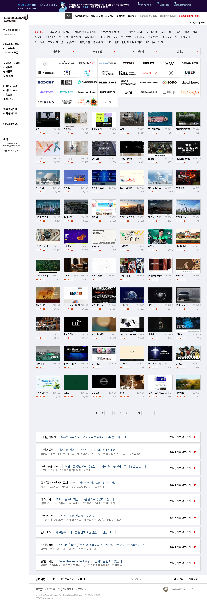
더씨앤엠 (124, 246)
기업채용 (150, 42)
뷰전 (122, 129)
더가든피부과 (126, 158)
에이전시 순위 (10, 90)
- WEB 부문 (9, 48)
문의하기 (120, 16)
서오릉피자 (181, 246)
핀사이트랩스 (70, 363)
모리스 (39, 158)
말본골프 (180, 275)
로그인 (193, 22)
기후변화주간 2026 (44, 392)
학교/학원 (126, 37)
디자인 (66, 32)
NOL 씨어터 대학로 (156, 363)
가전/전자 (105, 37)
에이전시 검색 (10, 86)
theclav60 (68, 217)
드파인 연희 (181, 217)
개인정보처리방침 (66, 589)
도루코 (151, 246)
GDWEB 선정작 (11, 44)
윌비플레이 (125, 275)
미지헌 (151, 334)
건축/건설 (50, 37)
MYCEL (151, 305)
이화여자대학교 (183, 129)
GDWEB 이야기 (11, 124)
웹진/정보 (167, 37)
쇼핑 (163, 32)
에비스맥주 (41, 305)
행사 (185, 37)
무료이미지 (9, 99)
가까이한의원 (98, 334)
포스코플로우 (154, 129)
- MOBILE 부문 (10, 52)
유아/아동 (140, 37)
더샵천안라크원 (183, 158)
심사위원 (7, 67)
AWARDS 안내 (81, 16)
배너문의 (178, 579)
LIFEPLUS (95, 392)
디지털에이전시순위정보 (190, 16)
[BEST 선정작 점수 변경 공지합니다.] (91, 582)
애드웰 (95, 217)
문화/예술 (79, 32)
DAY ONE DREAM (128, 334)
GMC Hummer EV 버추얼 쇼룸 (189, 305)
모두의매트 (69, 158)
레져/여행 (76, 37)
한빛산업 (40, 188)
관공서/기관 (53, 32)
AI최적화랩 (97, 129)
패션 (171, 32)
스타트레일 (97, 275)
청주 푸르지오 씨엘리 (158, 188)
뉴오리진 (96, 363)
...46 (145, 413)
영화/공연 (92, 32)
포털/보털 (106, 32)
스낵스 (39, 334)
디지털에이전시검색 (148, 16)
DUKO (66, 392)
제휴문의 (193, 579)
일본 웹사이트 (10, 109)
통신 (116, 32)
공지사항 (82, 589)
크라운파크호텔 (71, 275)
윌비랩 (151, 158)
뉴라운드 (180, 363)
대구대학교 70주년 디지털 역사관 (51, 363)
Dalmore (123, 363)
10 (139, 413)
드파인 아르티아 (127, 217)
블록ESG (179, 334)
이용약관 (51, 589)
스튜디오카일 (126, 188)
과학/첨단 (85, 42)
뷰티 (109, 42)
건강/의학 (153, 37)
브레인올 (124, 305)
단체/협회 (98, 42)
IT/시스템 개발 (55, 42)
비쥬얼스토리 (98, 305)
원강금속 (180, 188)
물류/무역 (71, 42)
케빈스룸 (68, 188)
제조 (160, 42)
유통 (177, 37)
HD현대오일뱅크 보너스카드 (161, 392)
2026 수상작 (97, 16)
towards (95, 246)
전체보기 (39, 32)
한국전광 (96, 158)
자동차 (38, 37)
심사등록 (132, 16)
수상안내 (109, 16)
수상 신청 (8, 76)
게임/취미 (152, 32)
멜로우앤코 (69, 334)
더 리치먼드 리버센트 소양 (160, 217)
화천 (38, 129)
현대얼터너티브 (155, 275)
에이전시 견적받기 (168, 16)
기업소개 (39, 42)
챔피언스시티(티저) (44, 246)
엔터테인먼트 (122, 42)
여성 (187, 32)
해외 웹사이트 (10, 113)
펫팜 (122, 392)
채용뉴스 (7, 94)
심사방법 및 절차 (11, 63)
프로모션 (63, 37)
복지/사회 (137, 42)
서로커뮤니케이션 (72, 305)
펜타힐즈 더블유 (43, 217)
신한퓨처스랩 (98, 188)
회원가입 (201, 22)
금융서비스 (91, 37)
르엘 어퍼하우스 (43, 275)
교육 (115, 37)
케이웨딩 (68, 129)
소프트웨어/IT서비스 (133, 32)
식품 (194, 32)
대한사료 (180, 392)
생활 (179, 32)
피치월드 (68, 246)
